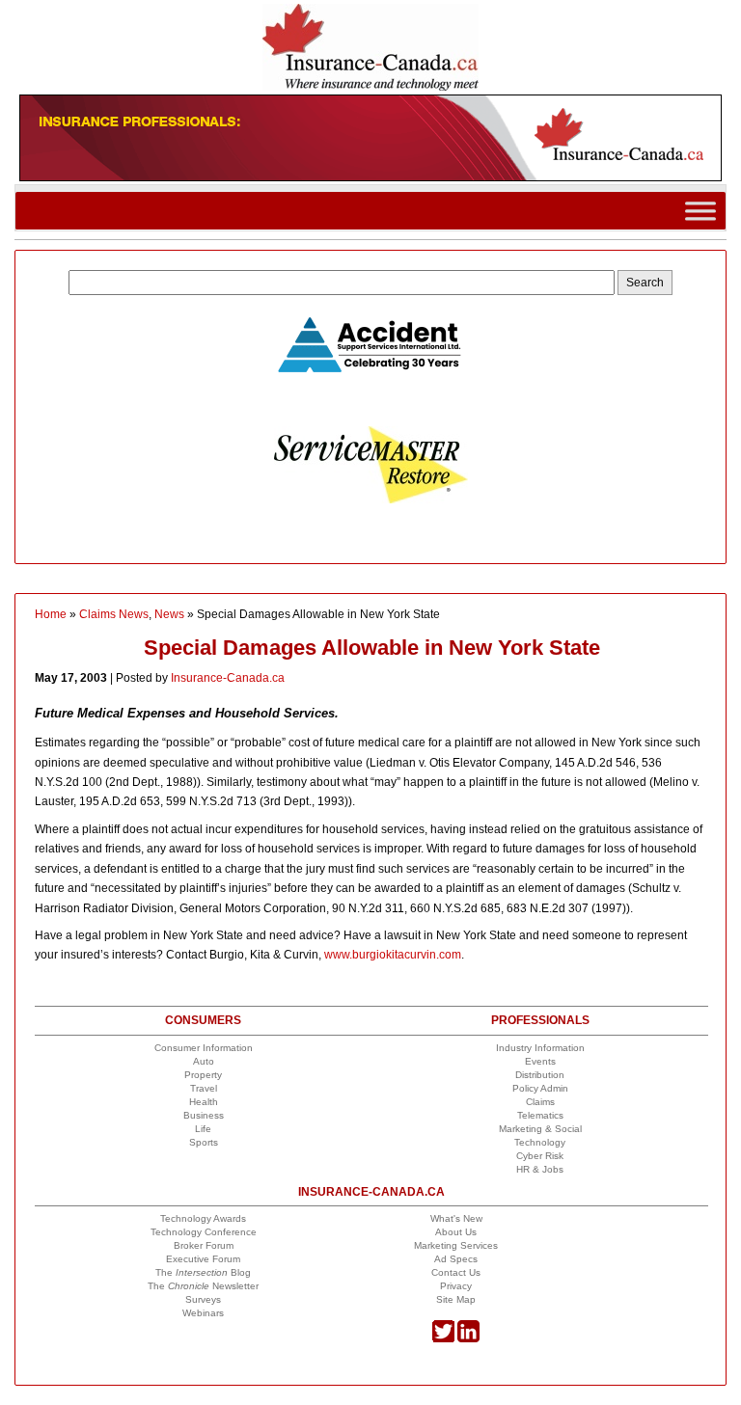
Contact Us (455, 1272)
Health (203, 1101)
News (169, 614)
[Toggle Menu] (700, 211)
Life (203, 1128)
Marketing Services (456, 1245)
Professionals (540, 1020)
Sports (203, 1142)
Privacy (456, 1286)
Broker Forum (203, 1245)
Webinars (203, 1313)
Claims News (114, 614)
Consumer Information (203, 1047)
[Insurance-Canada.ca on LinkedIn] (468, 1339)
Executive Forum (203, 1259)
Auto (203, 1061)
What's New (456, 1218)
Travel (203, 1088)
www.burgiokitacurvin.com (392, 954)
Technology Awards (203, 1218)
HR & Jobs (539, 1169)
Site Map (456, 1299)
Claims (540, 1101)
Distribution (539, 1074)
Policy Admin (540, 1088)
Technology (539, 1142)
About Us (456, 1232)
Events (540, 1061)
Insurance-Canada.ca (228, 678)
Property (203, 1074)
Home (51, 614)
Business (203, 1115)
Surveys (203, 1299)
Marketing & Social (540, 1128)
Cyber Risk (539, 1155)
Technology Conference (204, 1232)
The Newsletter (203, 1286)
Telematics (540, 1115)
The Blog (203, 1272)
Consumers (203, 1020)
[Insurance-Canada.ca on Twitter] (443, 1339)
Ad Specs (456, 1259)
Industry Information (540, 1047)
